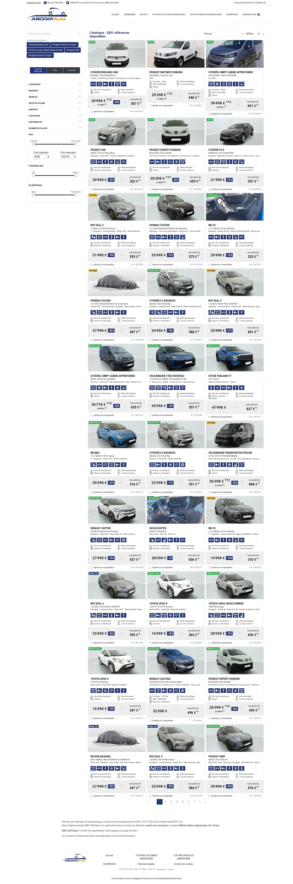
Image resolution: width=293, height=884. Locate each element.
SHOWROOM (231, 14)
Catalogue (129, 14)
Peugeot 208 (73, 50)
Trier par (208, 33)
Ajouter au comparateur (104, 111)
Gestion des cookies (183, 864)
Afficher (250, 33)
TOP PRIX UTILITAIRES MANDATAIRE (168, 14)
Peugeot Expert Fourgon (40, 55)
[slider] (33, 144)
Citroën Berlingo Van (38, 44)
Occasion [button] (72, 70)
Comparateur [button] (250, 14)
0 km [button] (55, 70)
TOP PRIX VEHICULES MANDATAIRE (206, 14)
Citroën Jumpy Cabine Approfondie (46, 50)
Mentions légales (146, 864)
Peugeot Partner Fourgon (64, 44)
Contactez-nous (34, 3)
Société (144, 14)
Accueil (115, 14)
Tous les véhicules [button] (38, 70)
